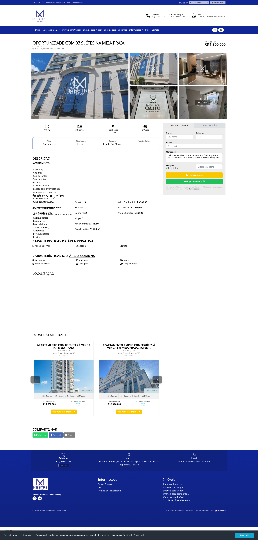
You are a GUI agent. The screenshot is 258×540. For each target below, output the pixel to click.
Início (37, 29)
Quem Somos (105, 484)
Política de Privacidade (191, 189)
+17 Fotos (202, 102)
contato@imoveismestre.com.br (194, 461)
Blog (147, 29)
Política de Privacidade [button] (134, 535)
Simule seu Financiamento (72, 2)
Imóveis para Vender (71, 29)
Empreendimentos (51, 29)
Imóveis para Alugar (92, 29)
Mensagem (171, 152)
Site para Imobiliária (175, 510)
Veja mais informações (63, 411)
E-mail (169, 142)
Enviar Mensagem (194, 175)
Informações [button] (135, 29)
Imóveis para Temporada (115, 29)
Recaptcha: (171, 165)
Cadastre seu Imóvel (53, 2)
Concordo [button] (244, 535)
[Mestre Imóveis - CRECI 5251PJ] (40, 14)
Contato (155, 29)
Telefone (200, 133)
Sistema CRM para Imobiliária (199, 510)
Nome (169, 133)
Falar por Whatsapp (193, 181)
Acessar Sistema (218, 3)
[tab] (178, 125)
